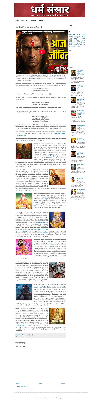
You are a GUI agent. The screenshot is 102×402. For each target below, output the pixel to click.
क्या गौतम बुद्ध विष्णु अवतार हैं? (81, 190)
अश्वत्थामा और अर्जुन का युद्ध (51, 156)
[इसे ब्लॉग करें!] (29, 335)
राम (74, 41)
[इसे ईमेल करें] (28, 335)
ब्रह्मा (83, 37)
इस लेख (58, 138)
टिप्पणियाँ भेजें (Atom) (24, 386)
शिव (75, 37)
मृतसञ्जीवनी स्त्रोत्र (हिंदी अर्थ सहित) (80, 87)
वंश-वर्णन (71, 44)
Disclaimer (33, 20)
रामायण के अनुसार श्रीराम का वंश (80, 177)
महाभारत (20, 337)
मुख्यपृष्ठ (40, 383)
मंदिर (81, 43)
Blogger (60, 398)
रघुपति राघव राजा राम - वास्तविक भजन (80, 153)
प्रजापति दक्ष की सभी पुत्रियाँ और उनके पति (80, 99)
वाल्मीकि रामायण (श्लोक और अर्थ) (74, 46)
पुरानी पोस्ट (63, 383)
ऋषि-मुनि (83, 41)
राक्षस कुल (52, 245)
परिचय (22, 20)
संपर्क (27, 20)
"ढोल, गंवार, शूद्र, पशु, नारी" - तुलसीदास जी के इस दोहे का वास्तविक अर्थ (81, 73)
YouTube (41, 20)
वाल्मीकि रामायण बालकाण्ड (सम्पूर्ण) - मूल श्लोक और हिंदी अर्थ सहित (81, 112)
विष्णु (75, 39)
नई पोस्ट (17, 383)
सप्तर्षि (17, 135)
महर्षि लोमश (57, 133)
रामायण (24, 337)
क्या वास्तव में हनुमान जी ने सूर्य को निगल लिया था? (81, 140)
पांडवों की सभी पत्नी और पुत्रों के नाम (81, 126)
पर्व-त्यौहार (74, 43)
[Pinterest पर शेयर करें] (34, 335)
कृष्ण (84, 39)
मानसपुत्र (21, 135)
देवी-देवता (79, 44)
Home (17, 20)
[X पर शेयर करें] (31, 335)
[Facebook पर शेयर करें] (32, 335)
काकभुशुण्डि (63, 133)
